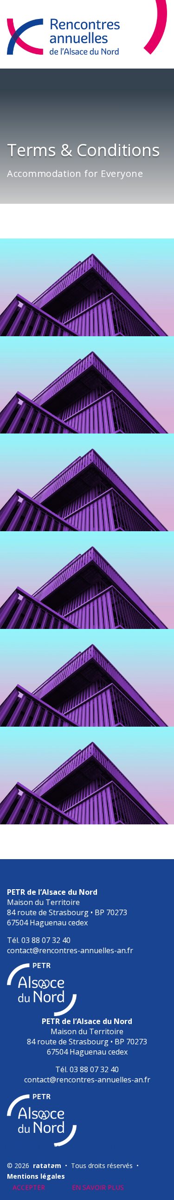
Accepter (29, 1187)
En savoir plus (98, 1187)
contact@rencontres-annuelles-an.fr (70, 950)
